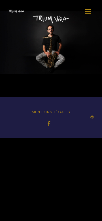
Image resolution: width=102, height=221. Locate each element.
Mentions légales (51, 112)
